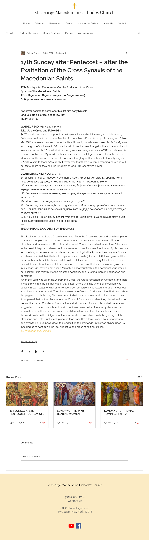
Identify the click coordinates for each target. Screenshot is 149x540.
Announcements (85, 33)
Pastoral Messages (29, 33)
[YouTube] (71, 526)
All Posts (10, 33)
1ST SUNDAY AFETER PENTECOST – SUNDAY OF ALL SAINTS (26, 412)
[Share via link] (43, 351)
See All (139, 376)
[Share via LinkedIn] (36, 351)
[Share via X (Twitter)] (29, 351)
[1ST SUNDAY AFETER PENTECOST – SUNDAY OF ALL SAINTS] (27, 394)
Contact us (75, 500)
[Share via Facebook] (22, 351)
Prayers (68, 33)
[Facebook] (78, 526)
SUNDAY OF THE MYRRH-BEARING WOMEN (73, 412)
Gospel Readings (51, 33)
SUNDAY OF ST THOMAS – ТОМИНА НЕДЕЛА (120, 412)
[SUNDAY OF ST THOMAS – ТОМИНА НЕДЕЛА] (122, 394)
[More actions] (126, 53)
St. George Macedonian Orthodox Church (74, 12)
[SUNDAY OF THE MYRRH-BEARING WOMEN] (75, 394)
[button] (139, 33)
